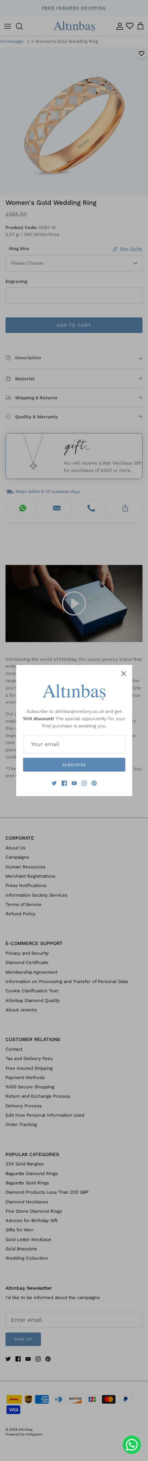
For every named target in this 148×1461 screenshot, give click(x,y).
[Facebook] (64, 783)
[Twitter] (54, 783)
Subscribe (74, 765)
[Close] (123, 673)
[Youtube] (74, 783)
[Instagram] (84, 783)
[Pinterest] (94, 783)
